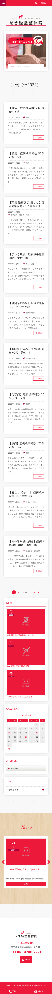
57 (29, 592)
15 (37, 733)
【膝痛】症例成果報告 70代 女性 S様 (26, 445)
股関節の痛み (30, 358)
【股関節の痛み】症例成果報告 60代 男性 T (26, 350)
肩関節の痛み (30, 313)
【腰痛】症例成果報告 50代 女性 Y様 (26, 109)
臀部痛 (27, 404)
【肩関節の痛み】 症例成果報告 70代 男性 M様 (26, 305)
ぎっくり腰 (30, 264)
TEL (14, 991)
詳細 (40, 138)
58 (33, 592)
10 (9, 733)
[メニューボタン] (49, 3)
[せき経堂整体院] (26, 24)
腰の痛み (29, 551)
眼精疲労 (14, 215)
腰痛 (27, 117)
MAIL (27, 959)
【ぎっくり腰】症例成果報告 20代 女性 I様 (26, 256)
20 (26, 737)
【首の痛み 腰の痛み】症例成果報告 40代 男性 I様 (26, 543)
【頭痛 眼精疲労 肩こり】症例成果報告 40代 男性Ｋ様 (26, 204)
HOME (12, 66)
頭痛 (27, 215)
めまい (28, 502)
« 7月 (8, 749)
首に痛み (37, 551)
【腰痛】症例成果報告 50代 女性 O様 (26, 155)
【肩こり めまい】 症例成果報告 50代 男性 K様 (26, 494)
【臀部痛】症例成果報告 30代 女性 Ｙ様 (26, 396)
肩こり (21, 215)
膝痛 (27, 453)
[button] (3, 862)
